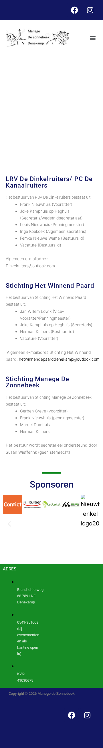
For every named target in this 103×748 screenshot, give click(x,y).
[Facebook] (74, 10)
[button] (92, 38)
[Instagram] (90, 10)
